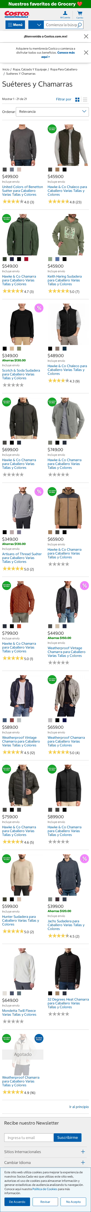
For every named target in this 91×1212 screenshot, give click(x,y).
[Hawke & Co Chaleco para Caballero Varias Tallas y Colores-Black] (65, 170)
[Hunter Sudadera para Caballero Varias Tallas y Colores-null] (5, 899)
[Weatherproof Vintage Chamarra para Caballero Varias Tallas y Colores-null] (50, 626)
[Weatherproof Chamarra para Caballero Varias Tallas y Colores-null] (50, 720)
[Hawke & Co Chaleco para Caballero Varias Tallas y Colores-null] (50, 170)
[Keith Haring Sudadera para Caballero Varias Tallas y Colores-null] (50, 259)
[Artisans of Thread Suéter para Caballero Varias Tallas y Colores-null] (12, 532)
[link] (22, 163)
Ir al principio (79, 1107)
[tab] (45, 1151)
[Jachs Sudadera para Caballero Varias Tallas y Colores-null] (50, 899)
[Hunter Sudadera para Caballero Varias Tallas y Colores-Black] (12, 899)
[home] (17, 14)
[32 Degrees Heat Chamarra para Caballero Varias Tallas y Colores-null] (57, 993)
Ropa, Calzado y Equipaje (30, 69)
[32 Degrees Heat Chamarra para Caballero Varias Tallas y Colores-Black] (50, 993)
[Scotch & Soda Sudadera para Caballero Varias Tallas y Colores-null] (12, 349)
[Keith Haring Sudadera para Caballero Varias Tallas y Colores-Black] (65, 259)
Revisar (45, 1202)
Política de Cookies (44, 1189)
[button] (80, 25)
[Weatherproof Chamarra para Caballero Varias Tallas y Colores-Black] (57, 720)
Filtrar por (63, 99)
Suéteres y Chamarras (21, 74)
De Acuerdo (17, 1202)
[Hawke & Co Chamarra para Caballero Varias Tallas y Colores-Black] (19, 259)
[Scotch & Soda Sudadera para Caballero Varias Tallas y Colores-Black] (5, 349)
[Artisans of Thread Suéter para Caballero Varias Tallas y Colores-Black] (5, 532)
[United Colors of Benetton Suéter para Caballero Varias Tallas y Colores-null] (5, 170)
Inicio (6, 69)
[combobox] (36, 25)
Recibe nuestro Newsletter (31, 1123)
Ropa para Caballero (63, 69)
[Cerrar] (86, 36)
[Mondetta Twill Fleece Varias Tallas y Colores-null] (5, 993)
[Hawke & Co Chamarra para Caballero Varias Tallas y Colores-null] (5, 259)
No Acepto (73, 1202)
